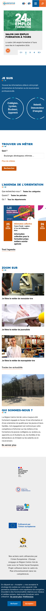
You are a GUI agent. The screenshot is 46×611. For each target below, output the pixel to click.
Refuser (14, 604)
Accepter (29, 604)
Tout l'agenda (8, 250)
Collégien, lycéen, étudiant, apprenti (12, 108)
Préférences (28, 597)
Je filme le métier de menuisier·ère (17, 298)
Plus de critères (8, 161)
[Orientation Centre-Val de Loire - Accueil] (7, 3)
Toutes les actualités (12, 368)
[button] (20, 52)
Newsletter (24, 3)
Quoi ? (4, 151)
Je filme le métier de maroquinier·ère (18, 360)
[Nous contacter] (29, 3)
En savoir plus (9, 445)
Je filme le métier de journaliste (16, 329)
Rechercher (9, 168)
